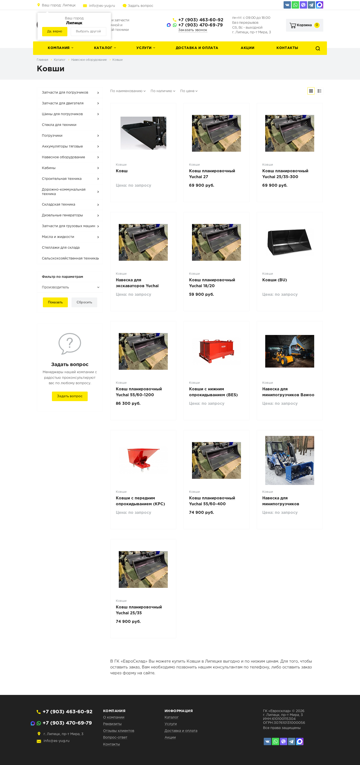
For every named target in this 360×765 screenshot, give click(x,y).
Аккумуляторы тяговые (62, 146)
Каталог (103, 48)
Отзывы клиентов (118, 730)
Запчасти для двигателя (63, 103)
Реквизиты (112, 724)
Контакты (287, 48)
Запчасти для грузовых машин (68, 226)
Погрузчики (52, 135)
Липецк (59, 5)
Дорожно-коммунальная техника (63, 192)
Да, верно (54, 31)
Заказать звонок (192, 30)
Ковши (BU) (274, 280)
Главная (43, 60)
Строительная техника (62, 178)
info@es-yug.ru (102, 5)
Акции (247, 48)
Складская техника (58, 204)
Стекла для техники (59, 124)
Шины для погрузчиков (62, 114)
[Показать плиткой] (311, 91)
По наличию (161, 91)
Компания (59, 48)
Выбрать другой (88, 31)
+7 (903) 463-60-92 (200, 20)
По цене (187, 91)
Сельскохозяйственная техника (69, 258)
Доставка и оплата (197, 48)
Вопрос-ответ (115, 737)
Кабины (49, 168)
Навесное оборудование (89, 60)
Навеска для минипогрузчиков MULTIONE (280, 504)
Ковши (117, 60)
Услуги (144, 48)
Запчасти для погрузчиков (65, 92)
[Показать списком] (319, 91)
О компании (113, 717)
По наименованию (126, 91)
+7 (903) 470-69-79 (200, 25)
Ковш (122, 171)
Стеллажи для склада (61, 247)
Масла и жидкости (58, 236)
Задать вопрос (140, 5)
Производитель (55, 287)
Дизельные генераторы (62, 215)
